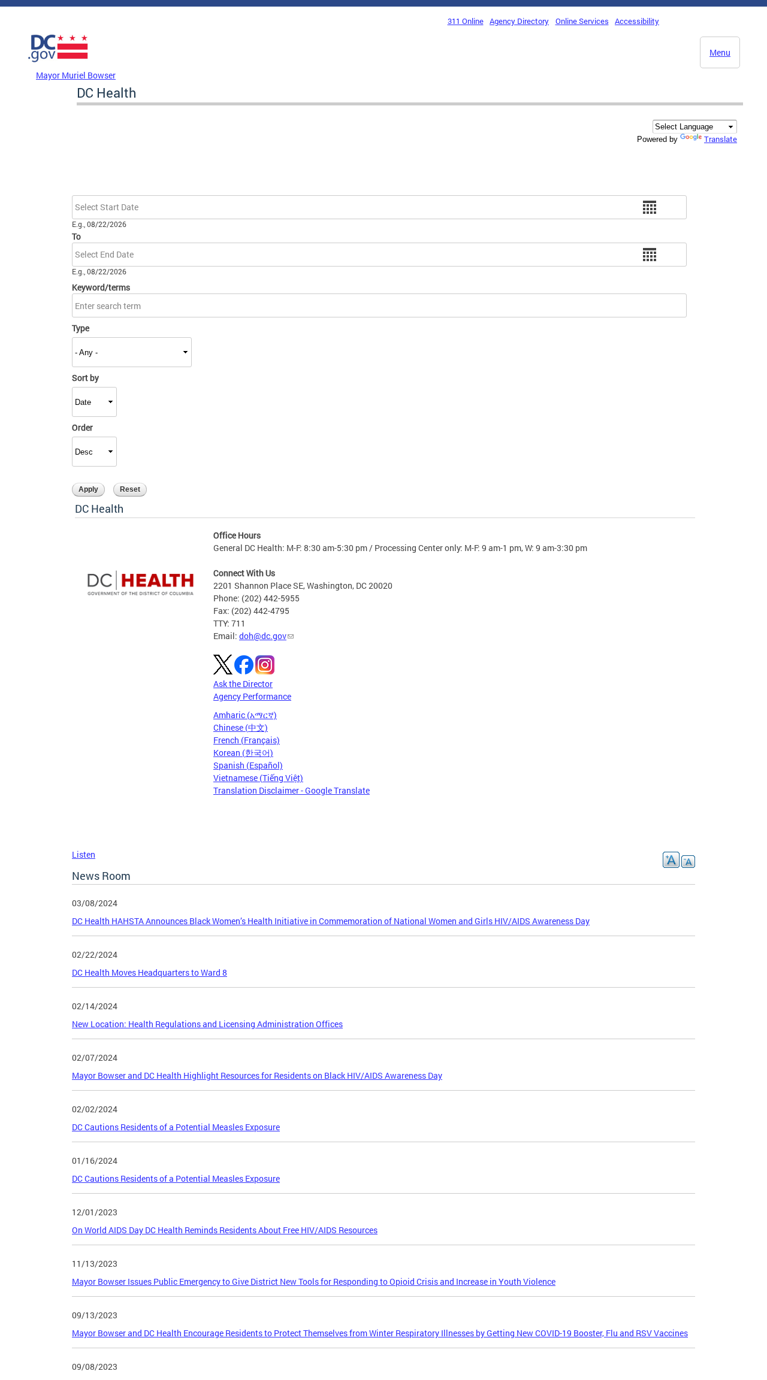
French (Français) (246, 740)
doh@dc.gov (262, 635)
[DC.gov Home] (58, 65)
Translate (720, 139)
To (76, 236)
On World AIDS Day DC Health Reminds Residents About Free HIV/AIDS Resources (225, 1230)
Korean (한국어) (243, 752)
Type (80, 328)
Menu (719, 52)
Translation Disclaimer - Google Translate (291, 790)
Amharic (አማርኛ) (245, 715)
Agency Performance (252, 696)
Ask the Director (243, 683)
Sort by (85, 377)
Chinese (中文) (240, 727)
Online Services (582, 21)
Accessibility (637, 21)
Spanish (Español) (248, 765)
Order (82, 427)
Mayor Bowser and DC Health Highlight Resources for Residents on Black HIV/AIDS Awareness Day (257, 1075)
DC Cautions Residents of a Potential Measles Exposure (176, 1127)
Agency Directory (519, 21)
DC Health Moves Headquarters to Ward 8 (149, 972)
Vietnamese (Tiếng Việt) (258, 777)
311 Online (466, 21)
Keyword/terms (101, 287)
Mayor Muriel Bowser (76, 75)
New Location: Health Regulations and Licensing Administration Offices (207, 1024)
